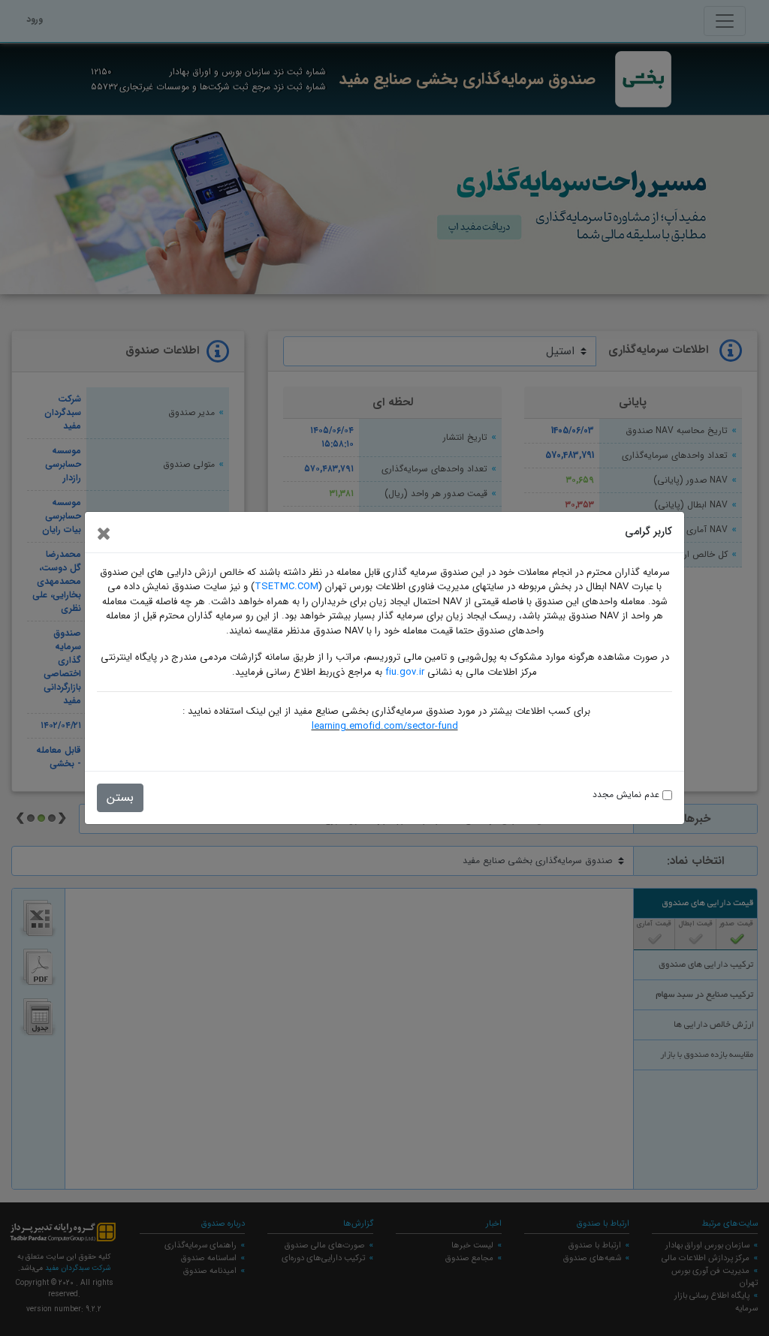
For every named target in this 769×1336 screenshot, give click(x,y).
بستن (120, 797)
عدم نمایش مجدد (627, 795)
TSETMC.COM (286, 586)
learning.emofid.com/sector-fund (385, 726)
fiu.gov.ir (404, 672)
